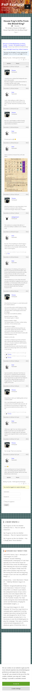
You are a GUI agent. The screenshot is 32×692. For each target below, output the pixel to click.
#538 (27, 127)
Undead (20, 49)
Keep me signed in (9, 501)
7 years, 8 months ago (13, 54)
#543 (27, 213)
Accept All (16, 684)
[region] (16, 678)
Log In (6, 505)
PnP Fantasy (12, 4)
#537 (27, 108)
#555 (27, 454)
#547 (27, 291)
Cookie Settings (16, 688)
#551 (27, 386)
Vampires (25, 49)
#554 (27, 439)
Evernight (9, 49)
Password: (6, 496)
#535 (27, 66)
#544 (27, 232)
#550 (27, 361)
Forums (11, 45)
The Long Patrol (8, 607)
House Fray (15, 49)
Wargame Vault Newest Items (16, 551)
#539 (27, 143)
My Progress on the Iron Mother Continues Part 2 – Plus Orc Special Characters (14, 527)
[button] (27, 6)
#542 (27, 194)
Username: (6, 492)
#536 (27, 88)
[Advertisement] (16, 650)
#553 (27, 417)
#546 (27, 257)
